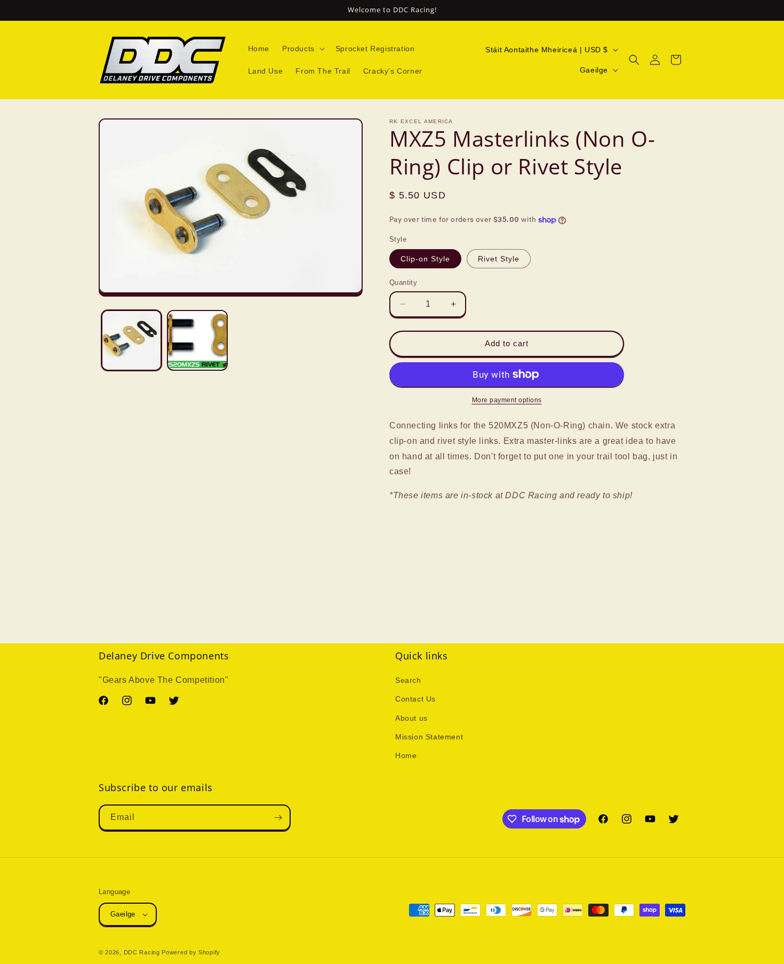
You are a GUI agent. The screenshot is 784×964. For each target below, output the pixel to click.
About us (411, 718)
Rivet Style (498, 258)
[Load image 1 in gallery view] (131, 340)
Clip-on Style (425, 258)
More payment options (507, 400)
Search (408, 680)
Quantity (403, 282)
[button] (302, 48)
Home (406, 756)
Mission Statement (429, 736)
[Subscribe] (278, 817)
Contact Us (415, 699)
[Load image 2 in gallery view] (197, 340)
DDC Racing (142, 952)
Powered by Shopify (191, 952)
